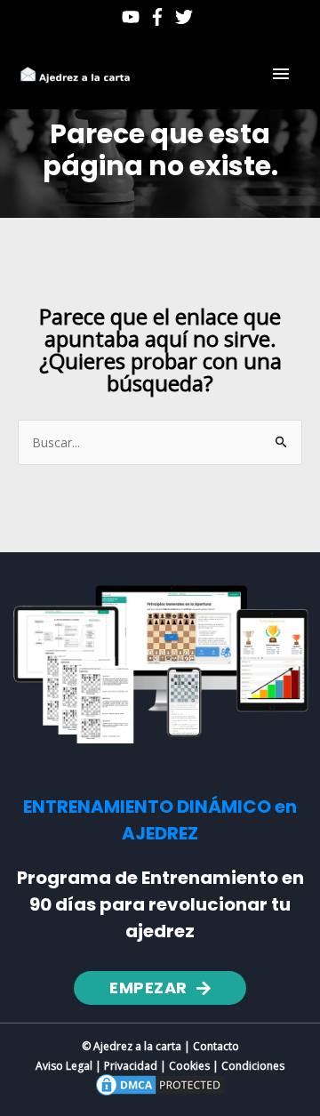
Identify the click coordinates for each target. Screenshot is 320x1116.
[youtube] (133, 17)
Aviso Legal (64, 1065)
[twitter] (186, 17)
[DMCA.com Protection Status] (160, 1083)
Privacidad (130, 1065)
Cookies (189, 1065)
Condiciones (252, 1065)
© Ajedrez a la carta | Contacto (160, 1046)
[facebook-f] (160, 17)
